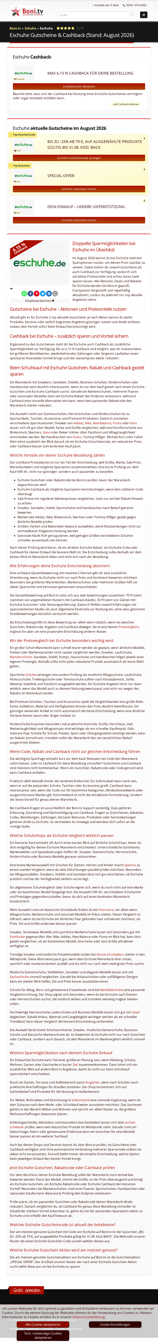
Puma (117, 423)
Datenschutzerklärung (88, 1317)
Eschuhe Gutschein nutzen (79, 189)
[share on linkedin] (49, 293)
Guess (77, 437)
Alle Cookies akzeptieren (43, 1324)
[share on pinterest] (37, 293)
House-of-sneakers (110, 954)
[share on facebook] (30, 293)
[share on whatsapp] (24, 293)
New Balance (102, 423)
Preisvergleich (129, 627)
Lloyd (136, 1012)
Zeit (75, 1064)
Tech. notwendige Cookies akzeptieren (43, 1335)
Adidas (78, 423)
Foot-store (106, 910)
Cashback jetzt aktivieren (79, 86)
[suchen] (131, 15)
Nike (88, 423)
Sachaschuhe (19, 977)
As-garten (93, 1082)
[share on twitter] (43, 293)
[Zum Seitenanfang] (151, 1338)
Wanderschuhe (21, 657)
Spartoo (130, 865)
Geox (46, 432)
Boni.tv (15, 28)
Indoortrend (81, 1100)
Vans (133, 423)
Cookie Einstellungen (115, 1324)
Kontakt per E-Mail (107, 5)
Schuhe (30, 28)
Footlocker (17, 937)
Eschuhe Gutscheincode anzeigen (79, 158)
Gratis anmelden (26, 1290)
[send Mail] (55, 293)
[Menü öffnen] (143, 15)
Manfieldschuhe (111, 990)
